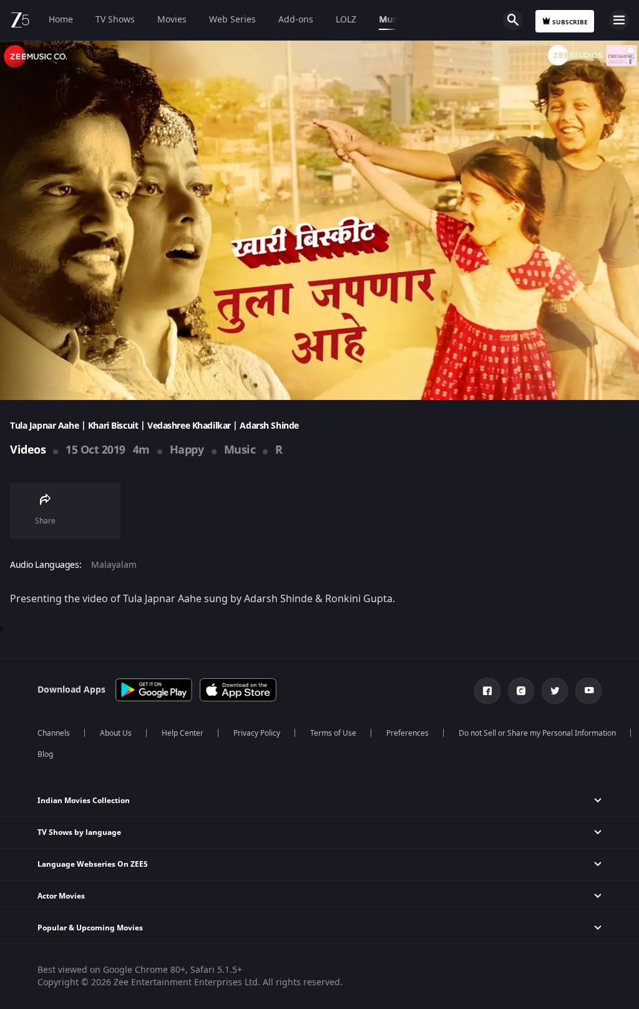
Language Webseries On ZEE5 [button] (92, 864)
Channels (53, 733)
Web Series (232, 19)
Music (391, 19)
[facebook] (487, 691)
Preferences (407, 733)
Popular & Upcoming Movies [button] (90, 927)
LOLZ (346, 19)
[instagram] (521, 691)
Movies (172, 19)
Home (61, 19)
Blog (45, 754)
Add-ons (295, 19)
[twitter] (555, 691)
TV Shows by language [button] (79, 832)
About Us (116, 733)
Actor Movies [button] (61, 896)
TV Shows (115, 19)
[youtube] (588, 691)
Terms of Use (333, 733)
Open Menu (619, 20)
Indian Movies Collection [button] (83, 800)
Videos (28, 449)
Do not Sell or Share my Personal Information (537, 733)
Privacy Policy (256, 733)
